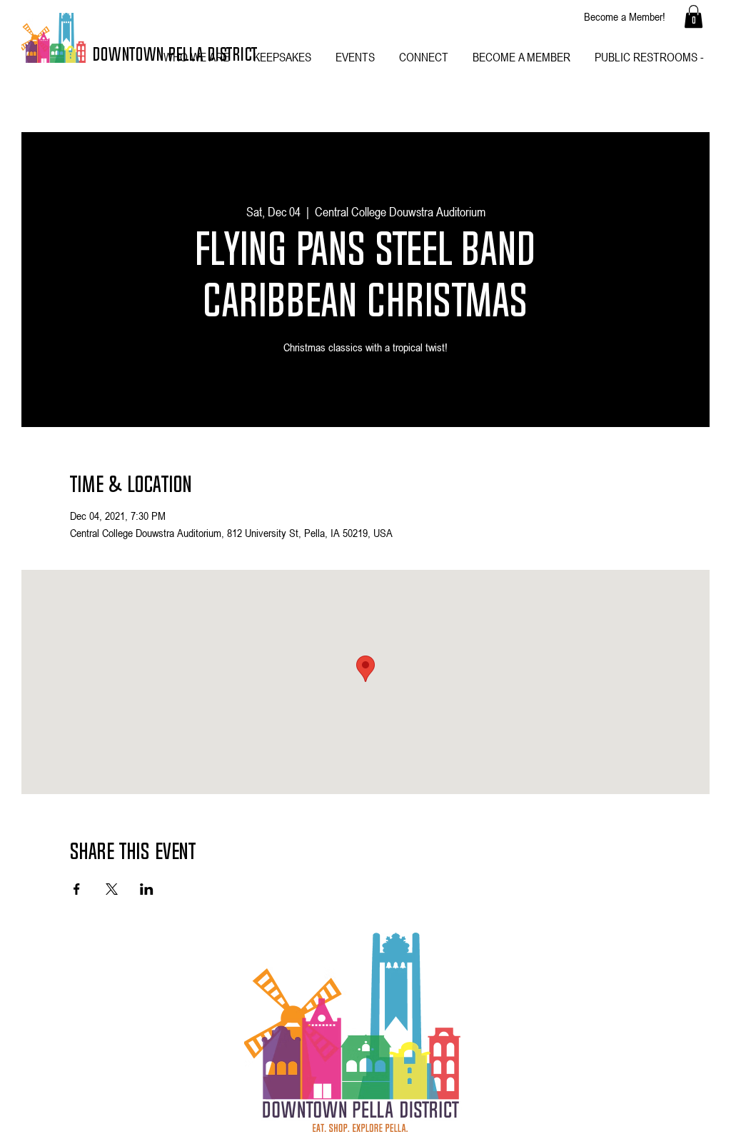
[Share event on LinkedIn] (146, 889)
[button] (693, 16)
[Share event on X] (112, 889)
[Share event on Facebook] (77, 889)
